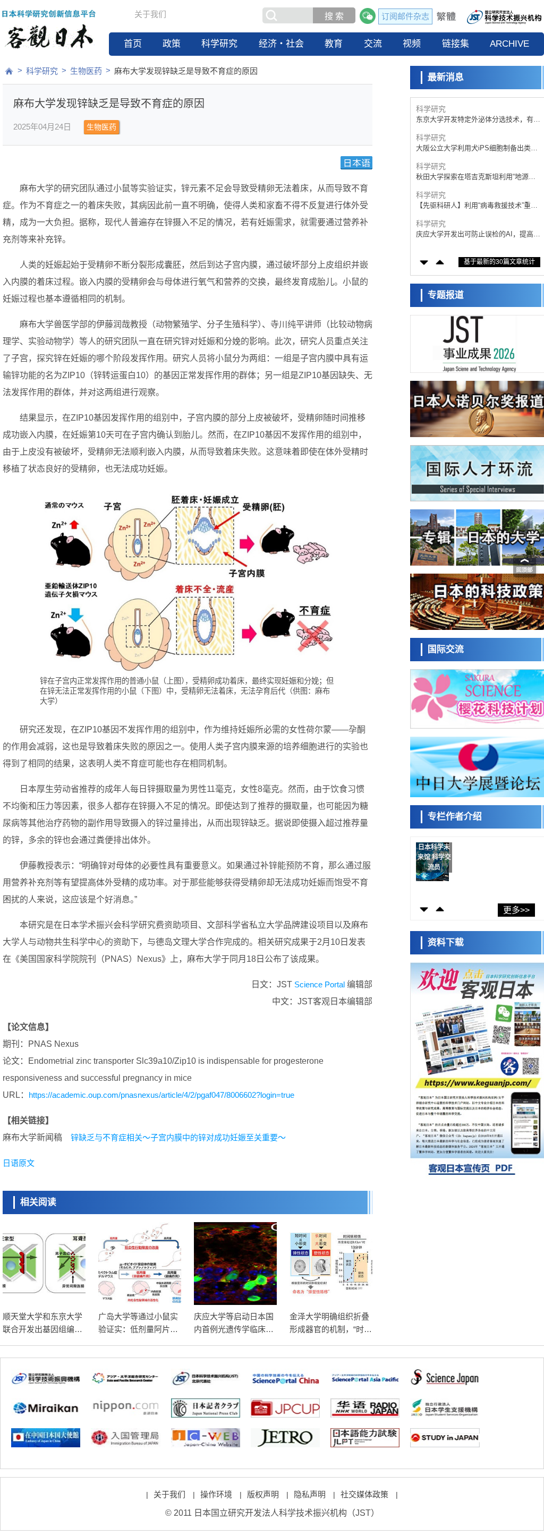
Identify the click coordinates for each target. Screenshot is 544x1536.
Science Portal (319, 984)
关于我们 (150, 14)
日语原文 (19, 1162)
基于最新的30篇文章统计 (499, 262)
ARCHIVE (509, 44)
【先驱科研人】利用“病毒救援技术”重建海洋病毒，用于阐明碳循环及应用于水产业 (478, 177)
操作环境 (216, 1494)
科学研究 (219, 44)
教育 (334, 44)
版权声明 (263, 1494)
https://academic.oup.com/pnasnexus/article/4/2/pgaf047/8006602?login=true (161, 1094)
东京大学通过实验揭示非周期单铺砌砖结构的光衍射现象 (478, 234)
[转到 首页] (9, 71)
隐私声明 (310, 1494)
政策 (172, 44)
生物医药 (86, 70)
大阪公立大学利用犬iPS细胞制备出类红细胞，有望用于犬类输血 (477, 119)
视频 (412, 44)
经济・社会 (281, 44)
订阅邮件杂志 (405, 16)
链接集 (455, 44)
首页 (133, 44)
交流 (373, 44)
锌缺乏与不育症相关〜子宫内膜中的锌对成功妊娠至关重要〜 (178, 1137)
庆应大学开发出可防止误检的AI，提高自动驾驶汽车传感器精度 (478, 205)
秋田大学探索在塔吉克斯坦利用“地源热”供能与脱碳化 (477, 148)
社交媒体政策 (364, 1494)
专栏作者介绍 (455, 817)
